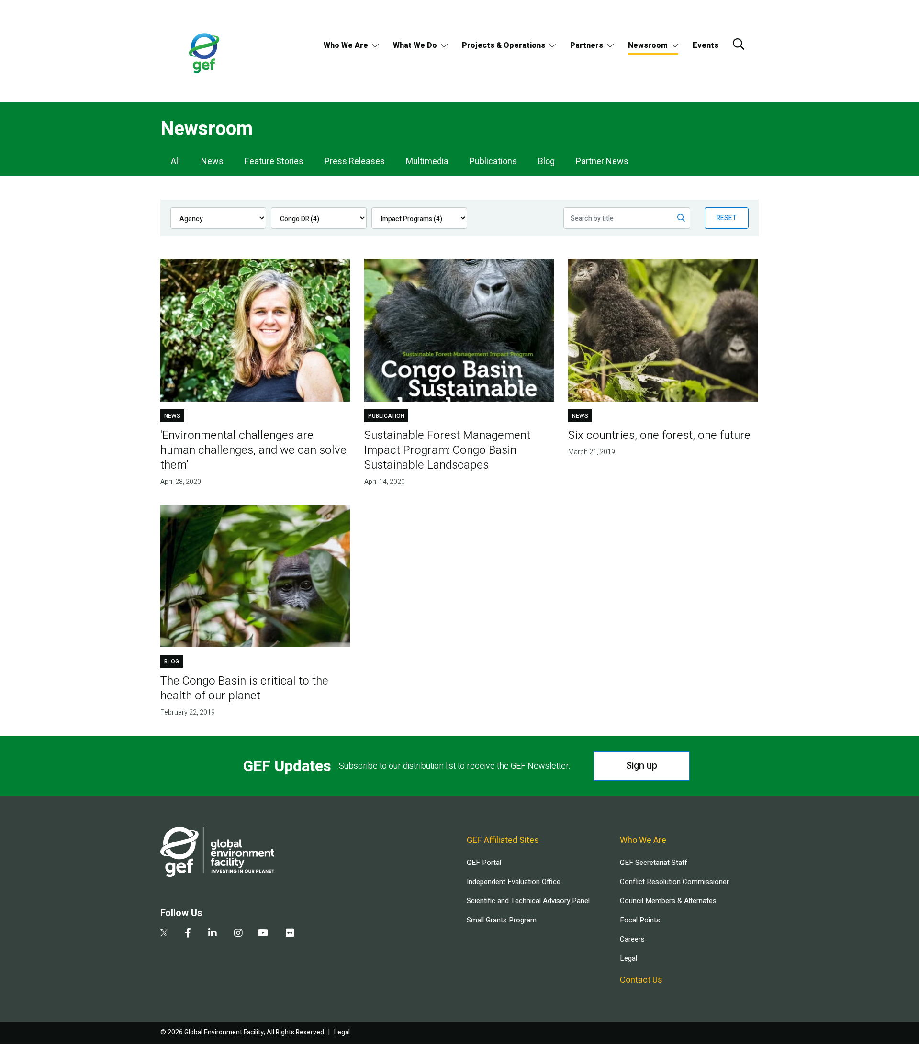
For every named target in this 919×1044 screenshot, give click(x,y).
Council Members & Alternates (668, 901)
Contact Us (641, 980)
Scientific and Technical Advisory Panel (528, 901)
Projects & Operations (503, 45)
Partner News (602, 161)
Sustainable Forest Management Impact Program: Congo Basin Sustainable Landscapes (447, 450)
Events (705, 45)
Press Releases (355, 161)
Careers (632, 939)
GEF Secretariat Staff (653, 862)
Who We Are (346, 45)
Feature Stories (274, 161)
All (175, 161)
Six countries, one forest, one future (659, 435)
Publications (493, 161)
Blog (546, 161)
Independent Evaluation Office (513, 881)
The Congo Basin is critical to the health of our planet (244, 688)
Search (738, 44)
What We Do (415, 45)
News (212, 161)
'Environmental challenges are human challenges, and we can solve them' (253, 450)
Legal (628, 958)
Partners (586, 45)
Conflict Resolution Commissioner (674, 881)
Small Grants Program (502, 920)
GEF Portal (484, 862)
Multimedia (427, 161)
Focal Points (640, 920)
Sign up (641, 766)
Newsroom (648, 45)
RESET (727, 218)
